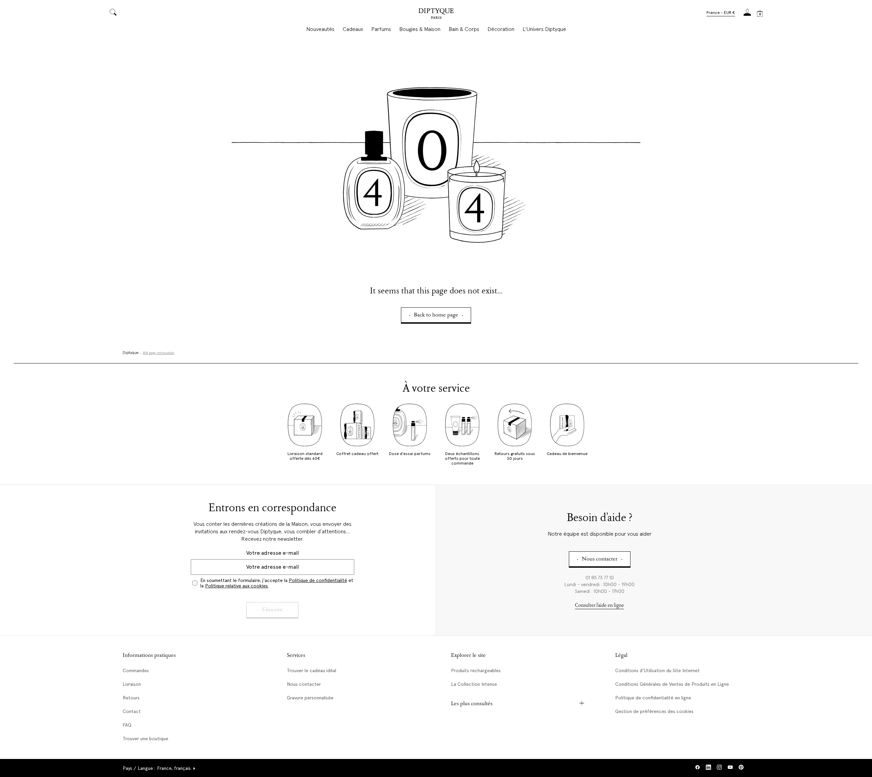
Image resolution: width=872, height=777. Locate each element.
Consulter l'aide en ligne (599, 606)
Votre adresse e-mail (272, 553)
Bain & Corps (464, 29)
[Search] (113, 12)
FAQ (127, 725)
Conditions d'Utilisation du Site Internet (657, 670)
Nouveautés (320, 29)
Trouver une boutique (145, 738)
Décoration (500, 29)
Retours (131, 697)
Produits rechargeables (476, 670)
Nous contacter (304, 684)
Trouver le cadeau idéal (311, 670)
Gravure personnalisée (310, 697)
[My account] (747, 14)
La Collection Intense (474, 684)
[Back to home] (436, 14)
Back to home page (436, 315)
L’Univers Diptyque (544, 29)
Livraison (132, 684)
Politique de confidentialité (318, 580)
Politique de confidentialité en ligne (653, 697)
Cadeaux (353, 29)
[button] (720, 13)
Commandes (136, 670)
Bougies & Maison (419, 29)
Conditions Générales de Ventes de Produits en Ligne (672, 684)
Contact (132, 711)
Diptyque (131, 353)
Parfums (381, 29)
